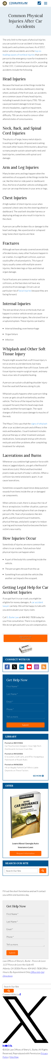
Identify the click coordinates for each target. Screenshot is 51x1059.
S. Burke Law (13, 617)
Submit (25, 725)
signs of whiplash (39, 423)
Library (11, 736)
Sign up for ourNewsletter (25, 638)
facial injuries (25, 290)
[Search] (42, 870)
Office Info (35, 972)
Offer (9, 785)
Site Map (14, 1057)
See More (37, 776)
